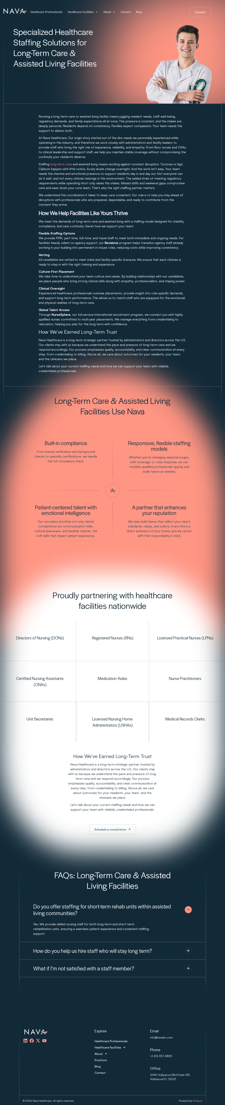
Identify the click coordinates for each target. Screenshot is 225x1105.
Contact (100, 1072)
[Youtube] (44, 1040)
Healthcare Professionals (46, 12)
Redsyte (197, 1100)
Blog (139, 12)
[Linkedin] (25, 1040)
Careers (126, 12)
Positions (101, 1060)
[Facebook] (31, 1040)
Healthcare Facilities (81, 12)
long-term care (61, 164)
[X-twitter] (38, 1040)
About (107, 12)
